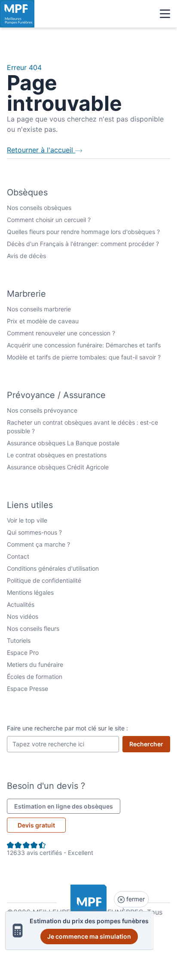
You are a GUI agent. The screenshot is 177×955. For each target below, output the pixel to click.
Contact (18, 556)
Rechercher (149, 744)
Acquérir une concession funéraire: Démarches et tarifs (84, 345)
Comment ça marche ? (38, 544)
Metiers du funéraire (35, 664)
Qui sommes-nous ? (34, 532)
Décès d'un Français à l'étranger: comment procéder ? (83, 243)
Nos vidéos (22, 616)
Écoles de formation (34, 676)
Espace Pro (23, 652)
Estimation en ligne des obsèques (67, 806)
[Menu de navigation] (165, 14)
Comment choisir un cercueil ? (49, 219)
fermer (135, 899)
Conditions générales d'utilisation (53, 568)
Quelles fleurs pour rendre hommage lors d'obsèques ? (83, 231)
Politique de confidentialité (44, 580)
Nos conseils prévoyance (42, 410)
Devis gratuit (36, 825)
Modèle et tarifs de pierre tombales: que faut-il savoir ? (84, 357)
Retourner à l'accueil (41, 150)
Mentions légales (30, 592)
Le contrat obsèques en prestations (57, 455)
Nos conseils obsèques (39, 207)
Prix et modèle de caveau (43, 321)
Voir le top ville (27, 520)
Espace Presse (27, 688)
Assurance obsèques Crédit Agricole (58, 467)
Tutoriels (19, 640)
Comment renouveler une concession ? (61, 333)
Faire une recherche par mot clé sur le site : (67, 728)
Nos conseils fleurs (33, 628)
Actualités (20, 604)
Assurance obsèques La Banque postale (63, 443)
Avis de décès (26, 255)
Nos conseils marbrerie (39, 309)
